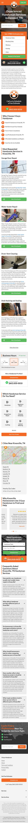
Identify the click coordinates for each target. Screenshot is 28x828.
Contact (3, 770)
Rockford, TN (6, 469)
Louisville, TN (6, 474)
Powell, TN (6, 467)
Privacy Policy (5, 767)
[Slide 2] (13, 531)
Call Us (23, 2)
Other (7, 52)
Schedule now (14, 780)
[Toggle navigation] (2, 2)
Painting (8, 48)
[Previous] (2, 361)
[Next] (26, 361)
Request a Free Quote (14, 56)
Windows (8, 45)
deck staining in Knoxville (19, 330)
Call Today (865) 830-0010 (14, 784)
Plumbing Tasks (10, 41)
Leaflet (25, 463)
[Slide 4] (16, 531)
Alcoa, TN (5, 481)
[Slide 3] (14, 531)
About (3, 763)
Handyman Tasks (10, 38)
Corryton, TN (6, 483)
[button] (14, 455)
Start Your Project (14, 434)
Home (3, 760)
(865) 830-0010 (15, 109)
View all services (14, 347)
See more (14, 430)
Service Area (5, 797)
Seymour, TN (6, 471)
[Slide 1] (11, 531)
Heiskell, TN (6, 476)
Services (3, 791)
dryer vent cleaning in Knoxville (12, 282)
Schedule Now (14, 377)
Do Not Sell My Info (7, 821)
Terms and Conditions (7, 765)
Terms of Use (15, 821)
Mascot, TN (6, 478)
